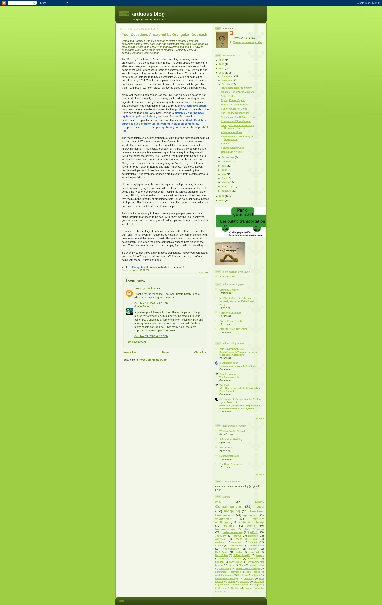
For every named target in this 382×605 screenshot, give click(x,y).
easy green (235, 562)
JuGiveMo (253, 558)
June (225, 170)
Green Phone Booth (230, 321)
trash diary (225, 568)
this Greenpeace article (192, 105)
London (219, 562)
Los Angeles (254, 528)
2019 (222, 60)
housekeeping (256, 565)
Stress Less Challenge (248, 568)
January (227, 190)
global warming (232, 532)
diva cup (248, 578)
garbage (220, 542)
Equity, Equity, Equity (233, 100)
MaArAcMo (221, 552)
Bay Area (242, 575)
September (228, 157)
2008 (222, 196)
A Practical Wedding (230, 439)
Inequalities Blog (228, 363)
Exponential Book (229, 456)
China (242, 565)
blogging (232, 511)
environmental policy (254, 588)
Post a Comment (136, 341)
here (145, 112)
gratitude (255, 575)
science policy (240, 584)
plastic (253, 548)
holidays (253, 535)
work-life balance (224, 575)
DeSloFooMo (237, 545)
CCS (254, 585)
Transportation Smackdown (236, 87)
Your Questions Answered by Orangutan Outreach (237, 126)
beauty (260, 555)
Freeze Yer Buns (245, 539)
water (231, 565)
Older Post (200, 352)
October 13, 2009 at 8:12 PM (151, 336)
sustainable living (251, 522)
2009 (222, 72)
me (218, 502)
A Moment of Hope (231, 132)
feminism (253, 542)
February (227, 186)
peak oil (254, 552)
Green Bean (141, 306)
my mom (244, 581)
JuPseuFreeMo (241, 555)
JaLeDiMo (221, 535)
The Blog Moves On (229, 377)
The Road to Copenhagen (235, 113)
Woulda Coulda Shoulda (232, 431)
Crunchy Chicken (145, 288)
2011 (222, 64)
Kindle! (225, 143)
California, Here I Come (234, 108)
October (226, 84)
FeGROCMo (257, 545)
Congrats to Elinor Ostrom (236, 121)
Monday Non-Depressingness (238, 92)
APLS (253, 532)
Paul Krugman (227, 374)
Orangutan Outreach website (149, 267)
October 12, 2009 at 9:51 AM (151, 303)
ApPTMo (220, 539)
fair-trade (236, 572)
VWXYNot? (225, 447)
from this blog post (192, 43)
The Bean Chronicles (231, 464)
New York (222, 588)
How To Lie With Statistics (235, 104)
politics (229, 525)
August (226, 161)
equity (221, 591)
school (219, 545)
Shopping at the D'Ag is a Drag (238, 117)
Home (165, 352)
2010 (222, 68)
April (225, 178)
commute (236, 542)
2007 (222, 200)
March (225, 182)
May (224, 174)
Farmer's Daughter (230, 312)
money (224, 558)
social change (252, 572)
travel (237, 535)
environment (223, 518)
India (239, 552)
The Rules (236, 588)
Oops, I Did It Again (231, 152)
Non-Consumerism (239, 504)
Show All (260, 418)
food (207, 272)
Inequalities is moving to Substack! (237, 366)
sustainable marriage (226, 578)
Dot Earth (224, 385)
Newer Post (130, 352)
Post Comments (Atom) (153, 359)
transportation (225, 528)
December (228, 76)
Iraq (262, 585)
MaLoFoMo (221, 555)
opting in (250, 515)
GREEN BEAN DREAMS (233, 329)
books (251, 525)
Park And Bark (227, 276)
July (224, 165)
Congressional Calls (232, 147)
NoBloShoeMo (231, 548)
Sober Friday (228, 96)
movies (231, 581)
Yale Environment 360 (231, 349)
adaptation (221, 572)
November (228, 80)
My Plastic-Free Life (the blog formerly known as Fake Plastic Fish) (237, 301)
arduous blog (148, 14)
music (237, 558)
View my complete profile (247, 42)
